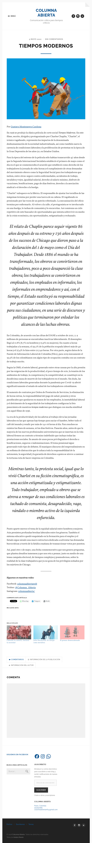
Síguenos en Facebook (17, 754)
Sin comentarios (54, 39)
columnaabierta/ (26, 591)
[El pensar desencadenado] (72, 632)
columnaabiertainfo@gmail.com (46, 809)
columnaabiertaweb (27, 583)
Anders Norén (18, 837)
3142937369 (38, 808)
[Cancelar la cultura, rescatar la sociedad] (19, 632)
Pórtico (9, 824)
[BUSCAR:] (18, 771)
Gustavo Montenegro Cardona (26, 126)
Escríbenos (20, 824)
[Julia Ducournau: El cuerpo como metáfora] (45, 632)
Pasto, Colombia (40, 806)
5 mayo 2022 (35, 39)
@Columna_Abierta (25, 587)
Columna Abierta (46, 12)
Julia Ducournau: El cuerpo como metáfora (44, 641)
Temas (31, 824)
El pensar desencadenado (70, 640)
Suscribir (41, 790)
